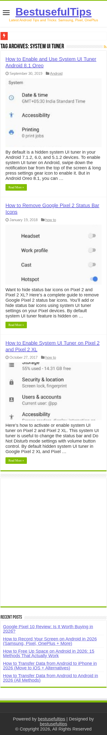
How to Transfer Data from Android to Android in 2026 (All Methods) (50, 678)
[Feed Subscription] (105, 47)
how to (50, 220)
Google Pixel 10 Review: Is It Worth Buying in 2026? (48, 629)
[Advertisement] (53, 545)
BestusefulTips (53, 12)
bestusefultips (51, 718)
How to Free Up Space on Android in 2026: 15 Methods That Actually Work (48, 653)
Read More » (16, 187)
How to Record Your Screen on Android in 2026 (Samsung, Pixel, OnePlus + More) (50, 641)
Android (56, 73)
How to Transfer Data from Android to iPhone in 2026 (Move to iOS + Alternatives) (50, 665)
